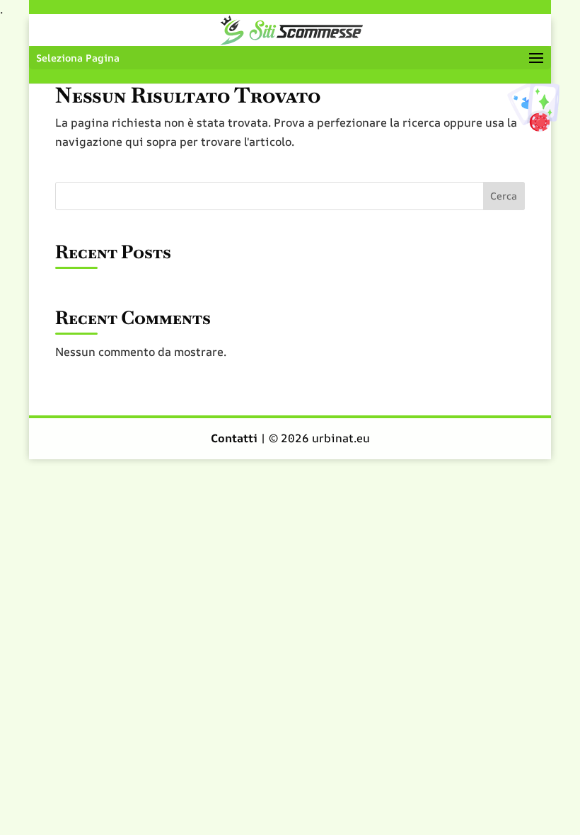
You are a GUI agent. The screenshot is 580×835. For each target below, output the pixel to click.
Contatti (235, 438)
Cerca (503, 195)
